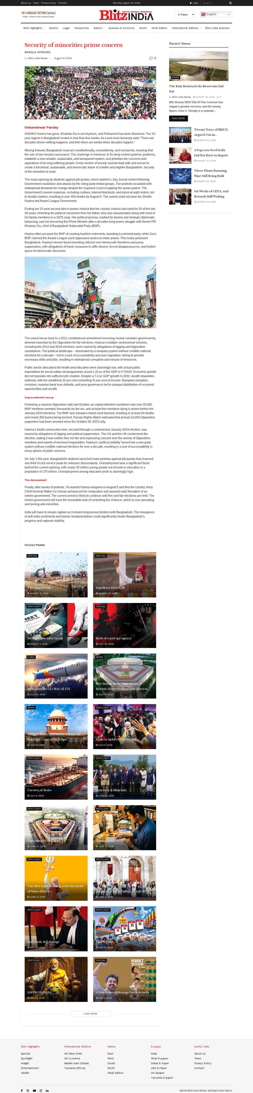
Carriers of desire (39, 790)
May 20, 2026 (37, 998)
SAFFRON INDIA (39, 992)
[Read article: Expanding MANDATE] (56, 827)
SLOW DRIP (104, 942)
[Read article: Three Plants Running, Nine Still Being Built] (180, 176)
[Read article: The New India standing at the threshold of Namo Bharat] (56, 878)
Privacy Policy (48, 3)
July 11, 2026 (105, 745)
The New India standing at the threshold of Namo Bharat (55, 888)
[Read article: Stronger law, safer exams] (56, 625)
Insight (25, 1063)
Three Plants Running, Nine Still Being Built (210, 173)
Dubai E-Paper (160, 1063)
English (211, 14)
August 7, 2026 (38, 644)
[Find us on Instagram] (41, 1091)
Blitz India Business (217, 27)
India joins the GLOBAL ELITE (48, 689)
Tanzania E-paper (162, 1077)
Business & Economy (121, 27)
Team (36, 3)
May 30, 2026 (37, 947)
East (110, 1053)
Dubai (31, 657)
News (99, 657)
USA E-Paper (159, 1068)
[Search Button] (229, 3)
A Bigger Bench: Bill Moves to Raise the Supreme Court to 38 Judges (54, 736)
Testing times (105, 840)
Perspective (81, 27)
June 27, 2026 (106, 795)
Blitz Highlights (32, 27)
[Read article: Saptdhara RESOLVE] (124, 574)
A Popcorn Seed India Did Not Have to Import (211, 152)
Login (195, 3)
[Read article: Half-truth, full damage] (56, 928)
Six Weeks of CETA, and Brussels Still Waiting (211, 193)
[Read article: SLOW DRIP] (124, 928)
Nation (98, 27)
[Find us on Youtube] (34, 1091)
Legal (66, 27)
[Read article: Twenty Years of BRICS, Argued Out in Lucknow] (180, 135)
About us (26, 3)
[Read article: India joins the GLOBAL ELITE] (56, 676)
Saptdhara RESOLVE (110, 587)
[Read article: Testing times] (124, 827)
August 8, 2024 (63, 58)
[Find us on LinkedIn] (47, 1091)
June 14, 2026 (37, 897)
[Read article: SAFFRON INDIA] (56, 979)
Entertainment (30, 1068)
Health (25, 1072)
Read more (180, 118)
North (111, 1068)
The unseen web (39, 587)
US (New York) (73, 1053)
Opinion (53, 27)
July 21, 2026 (105, 694)
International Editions (185, 27)
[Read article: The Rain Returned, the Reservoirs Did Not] (198, 66)
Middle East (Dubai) (76, 1063)
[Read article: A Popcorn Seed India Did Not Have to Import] (180, 156)
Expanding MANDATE (43, 840)
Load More (90, 1014)
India (154, 1053)
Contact (62, 3)
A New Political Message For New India (122, 992)
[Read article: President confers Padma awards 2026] (124, 878)
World (143, 27)
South (111, 1063)
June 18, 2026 (106, 846)
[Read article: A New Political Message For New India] (124, 979)
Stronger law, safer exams (45, 638)
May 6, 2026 (105, 998)
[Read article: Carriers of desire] (56, 777)
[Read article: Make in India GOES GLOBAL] (124, 726)
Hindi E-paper (159, 1058)
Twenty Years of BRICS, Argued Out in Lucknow (211, 132)
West (111, 1058)
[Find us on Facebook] (22, 1091)
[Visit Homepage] (126, 15)
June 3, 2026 (105, 897)
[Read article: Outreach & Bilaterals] (124, 777)
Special (32, 556)
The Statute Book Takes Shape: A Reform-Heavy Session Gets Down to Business (121, 687)
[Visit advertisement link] (90, 534)
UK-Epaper (157, 1072)
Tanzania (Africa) (74, 1068)
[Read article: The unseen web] (56, 574)
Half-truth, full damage (43, 942)
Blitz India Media (37, 58)
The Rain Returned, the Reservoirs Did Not (196, 88)
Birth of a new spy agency (114, 638)
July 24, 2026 (106, 644)
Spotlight (34, 606)
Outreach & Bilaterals (111, 790)
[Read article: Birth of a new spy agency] (124, 625)
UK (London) (72, 1058)
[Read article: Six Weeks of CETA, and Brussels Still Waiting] (180, 197)
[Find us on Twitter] (27, 1091)
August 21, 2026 (39, 593)
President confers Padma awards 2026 (122, 891)
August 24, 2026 (205, 97)
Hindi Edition (159, 27)
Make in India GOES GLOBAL (117, 739)
